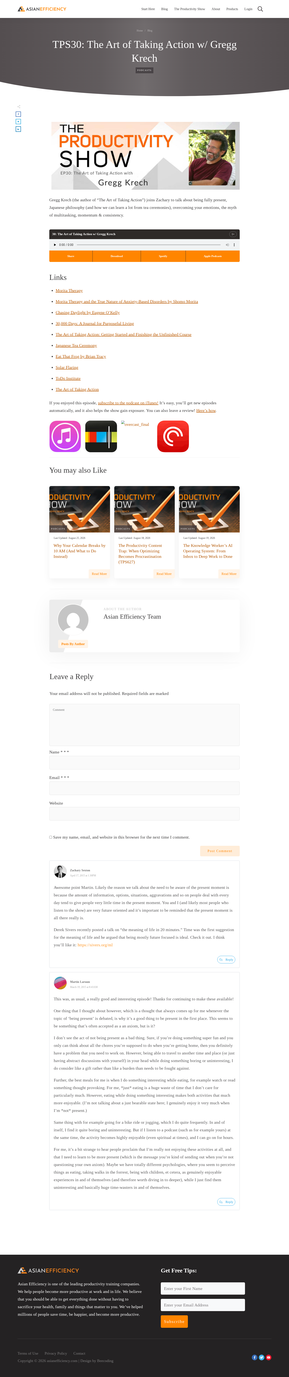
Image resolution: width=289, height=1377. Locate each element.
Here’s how (206, 410)
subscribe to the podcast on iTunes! (128, 402)
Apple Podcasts (213, 256)
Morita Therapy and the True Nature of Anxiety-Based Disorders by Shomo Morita (127, 301)
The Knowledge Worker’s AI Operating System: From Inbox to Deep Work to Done (208, 551)
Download (117, 256)
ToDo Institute (68, 378)
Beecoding (105, 1361)
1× (233, 234)
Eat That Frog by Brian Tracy (81, 356)
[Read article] (73, 620)
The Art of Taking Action (77, 389)
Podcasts (144, 70)
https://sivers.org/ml (95, 945)
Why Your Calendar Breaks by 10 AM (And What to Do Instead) (80, 551)
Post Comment (220, 851)
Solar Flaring (67, 367)
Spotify (163, 256)
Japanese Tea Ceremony (76, 345)
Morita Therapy (69, 290)
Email (59, 777)
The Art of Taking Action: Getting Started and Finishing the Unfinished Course (123, 334)
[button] (18, 114)
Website (56, 803)
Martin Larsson (80, 981)
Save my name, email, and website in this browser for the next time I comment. (121, 837)
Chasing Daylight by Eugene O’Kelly (88, 312)
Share (70, 256)
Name (59, 752)
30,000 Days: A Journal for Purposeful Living (95, 323)
